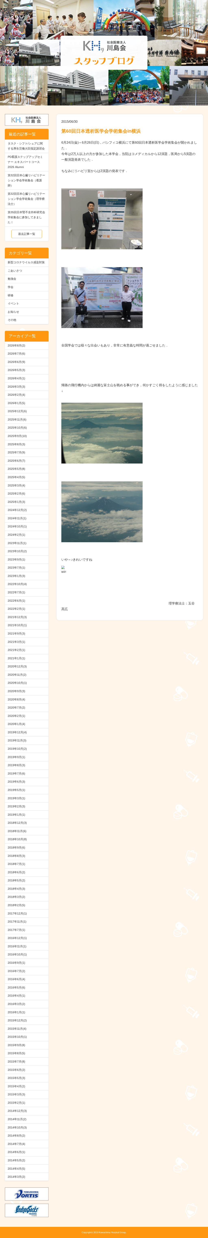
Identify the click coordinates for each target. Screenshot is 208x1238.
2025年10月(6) (17, 427)
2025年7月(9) (16, 452)
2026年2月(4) (16, 394)
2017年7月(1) (16, 929)
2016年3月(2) (16, 1004)
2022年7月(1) (16, 592)
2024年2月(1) (16, 534)
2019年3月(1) (16, 798)
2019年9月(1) (16, 757)
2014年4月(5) (16, 1168)
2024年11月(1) (17, 518)
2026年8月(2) (16, 345)
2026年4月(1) (16, 378)
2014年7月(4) (16, 1143)
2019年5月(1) (16, 790)
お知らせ (13, 311)
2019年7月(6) (16, 773)
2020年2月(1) (16, 715)
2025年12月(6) (17, 411)
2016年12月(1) (17, 938)
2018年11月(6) (17, 831)
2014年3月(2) (16, 1176)
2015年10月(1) (17, 1036)
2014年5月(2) (16, 1160)
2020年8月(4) (16, 699)
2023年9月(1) (16, 559)
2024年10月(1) (17, 526)
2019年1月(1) (16, 814)
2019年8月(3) (16, 765)
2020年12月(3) (17, 666)
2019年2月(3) (16, 806)
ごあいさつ (15, 270)
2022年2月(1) (16, 608)
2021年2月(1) (16, 650)
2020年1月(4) (16, 724)
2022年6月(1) (16, 600)
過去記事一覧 (26, 234)
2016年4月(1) (16, 995)
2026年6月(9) (16, 362)
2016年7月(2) (16, 971)
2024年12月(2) (17, 510)
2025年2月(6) (16, 493)
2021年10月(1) (17, 625)
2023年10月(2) (17, 551)
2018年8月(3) (16, 855)
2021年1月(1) (16, 658)
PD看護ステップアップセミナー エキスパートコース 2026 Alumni (25, 162)
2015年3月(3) (16, 1094)
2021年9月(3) (16, 633)
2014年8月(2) (16, 1135)
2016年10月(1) (17, 954)
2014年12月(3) (17, 1110)
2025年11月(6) (17, 419)
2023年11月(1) (17, 543)
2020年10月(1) (17, 682)
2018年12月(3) (17, 822)
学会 (10, 287)
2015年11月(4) (17, 1028)
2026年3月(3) (16, 386)
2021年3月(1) (16, 641)
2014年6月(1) (16, 1152)
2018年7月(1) (16, 864)
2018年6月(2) (16, 872)
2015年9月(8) (16, 1045)
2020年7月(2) (16, 707)
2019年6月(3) (16, 781)
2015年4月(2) (16, 1086)
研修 (10, 295)
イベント (13, 303)
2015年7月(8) (16, 1061)
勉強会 (12, 278)
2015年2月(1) (16, 1102)
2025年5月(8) (16, 468)
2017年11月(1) (17, 921)
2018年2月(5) (16, 905)
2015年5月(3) (16, 1078)
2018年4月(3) (16, 888)
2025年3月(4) (16, 485)
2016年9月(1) (16, 962)
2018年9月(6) (16, 847)
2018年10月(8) (17, 839)
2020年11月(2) (17, 674)
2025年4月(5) (16, 477)
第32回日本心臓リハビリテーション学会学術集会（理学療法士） (26, 198)
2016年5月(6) (16, 987)
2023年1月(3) (16, 576)
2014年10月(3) (17, 1127)
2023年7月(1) (16, 567)
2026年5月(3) (16, 370)
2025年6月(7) (16, 460)
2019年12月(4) (17, 732)
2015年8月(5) (16, 1053)
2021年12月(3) (17, 617)
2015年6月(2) (16, 1069)
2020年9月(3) (16, 691)
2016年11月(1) (17, 946)
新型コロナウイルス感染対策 (26, 262)
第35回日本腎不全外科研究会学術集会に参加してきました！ (26, 217)
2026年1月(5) (16, 403)
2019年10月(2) (17, 748)
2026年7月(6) (16, 353)
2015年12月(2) (17, 1020)
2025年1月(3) (16, 501)
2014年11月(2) (17, 1119)
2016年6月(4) (16, 979)
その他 (12, 320)
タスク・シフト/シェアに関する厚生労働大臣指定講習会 (26, 146)
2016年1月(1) (16, 1012)
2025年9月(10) (17, 436)
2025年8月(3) (16, 444)
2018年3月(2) (16, 896)
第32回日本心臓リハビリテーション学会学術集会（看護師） (26, 180)
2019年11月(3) (17, 740)
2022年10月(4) (17, 584)
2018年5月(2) (16, 880)
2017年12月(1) (17, 913)
